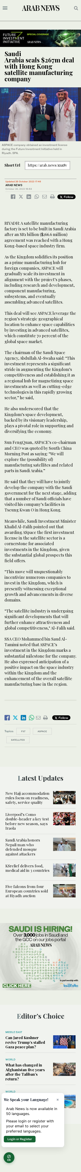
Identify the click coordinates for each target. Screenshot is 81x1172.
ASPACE (42, 731)
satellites (18, 739)
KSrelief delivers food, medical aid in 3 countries (27, 868)
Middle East (13, 1032)
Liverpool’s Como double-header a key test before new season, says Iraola (27, 821)
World (10, 1059)
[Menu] (5, 8)
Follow (68, 197)
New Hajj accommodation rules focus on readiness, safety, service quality (27, 798)
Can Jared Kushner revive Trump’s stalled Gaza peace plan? (25, 1042)
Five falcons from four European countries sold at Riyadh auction (26, 891)
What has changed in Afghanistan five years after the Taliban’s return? (25, 1071)
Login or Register (19, 1139)
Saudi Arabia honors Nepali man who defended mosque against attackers (22, 846)
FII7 (23, 731)
